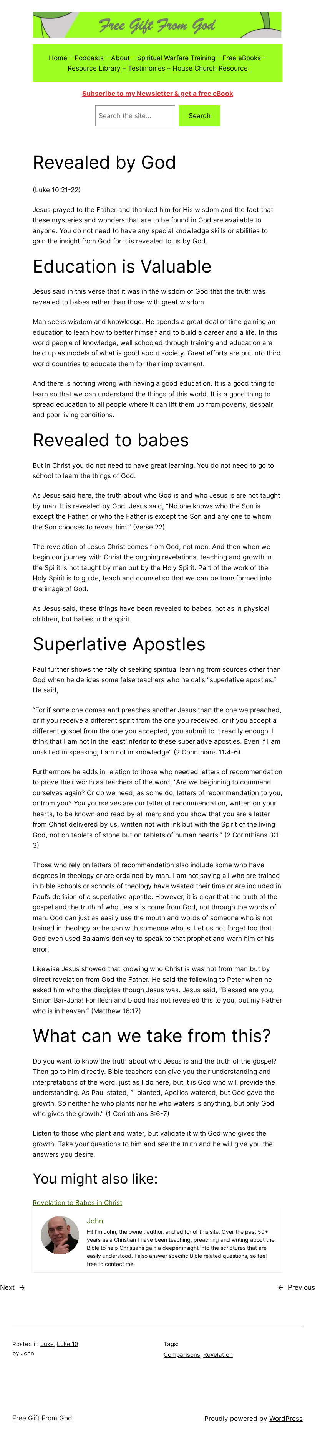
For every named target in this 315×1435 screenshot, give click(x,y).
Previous (301, 1287)
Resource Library (94, 68)
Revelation (218, 1354)
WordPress (286, 1418)
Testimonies (146, 68)
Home (58, 58)
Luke (47, 1344)
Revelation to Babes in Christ (77, 1202)
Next (7, 1287)
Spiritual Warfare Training (176, 58)
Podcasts (89, 58)
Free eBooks (241, 58)
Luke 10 (67, 1344)
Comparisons (182, 1354)
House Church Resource (210, 68)
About (120, 58)
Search (200, 116)
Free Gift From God (42, 1418)
